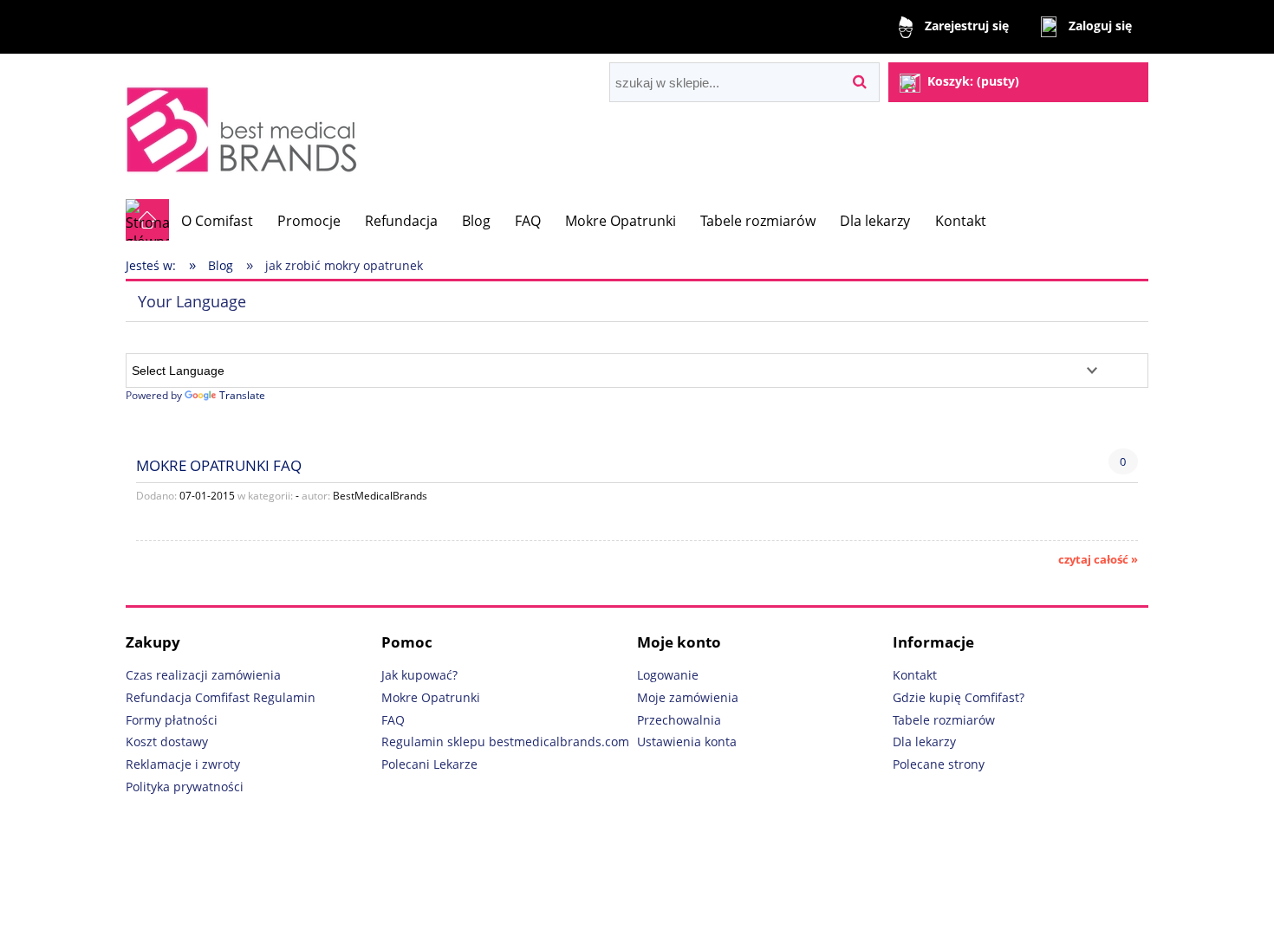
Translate (242, 395)
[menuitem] (217, 220)
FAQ (393, 720)
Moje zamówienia (687, 697)
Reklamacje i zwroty (183, 764)
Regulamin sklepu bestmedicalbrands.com (505, 741)
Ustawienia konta (687, 741)
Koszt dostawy (167, 741)
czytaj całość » (1098, 559)
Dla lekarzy (924, 741)
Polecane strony (939, 764)
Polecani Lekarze (429, 764)
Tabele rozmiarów (944, 720)
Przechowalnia (679, 720)
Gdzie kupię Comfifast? (958, 697)
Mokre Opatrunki (430, 697)
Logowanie (668, 675)
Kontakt (915, 675)
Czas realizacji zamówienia (203, 675)
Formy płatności (172, 720)
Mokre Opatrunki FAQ (219, 464)
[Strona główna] (246, 126)
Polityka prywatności (185, 786)
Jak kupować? (419, 675)
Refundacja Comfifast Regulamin (220, 697)
